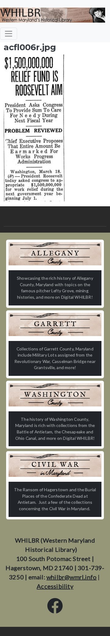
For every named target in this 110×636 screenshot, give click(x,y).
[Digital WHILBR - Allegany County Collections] (55, 253)
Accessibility (55, 586)
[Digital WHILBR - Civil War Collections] (55, 465)
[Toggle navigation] (8, 34)
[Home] (52, 15)
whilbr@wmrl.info (71, 577)
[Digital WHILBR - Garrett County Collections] (55, 324)
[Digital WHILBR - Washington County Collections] (55, 394)
